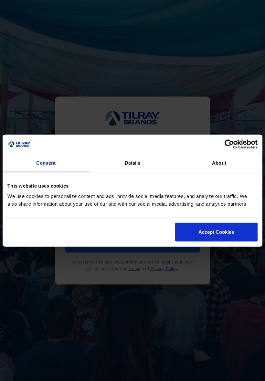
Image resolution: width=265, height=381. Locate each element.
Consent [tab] (46, 163)
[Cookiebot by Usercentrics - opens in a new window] (229, 144)
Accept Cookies (216, 231)
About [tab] (219, 163)
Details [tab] (133, 163)
